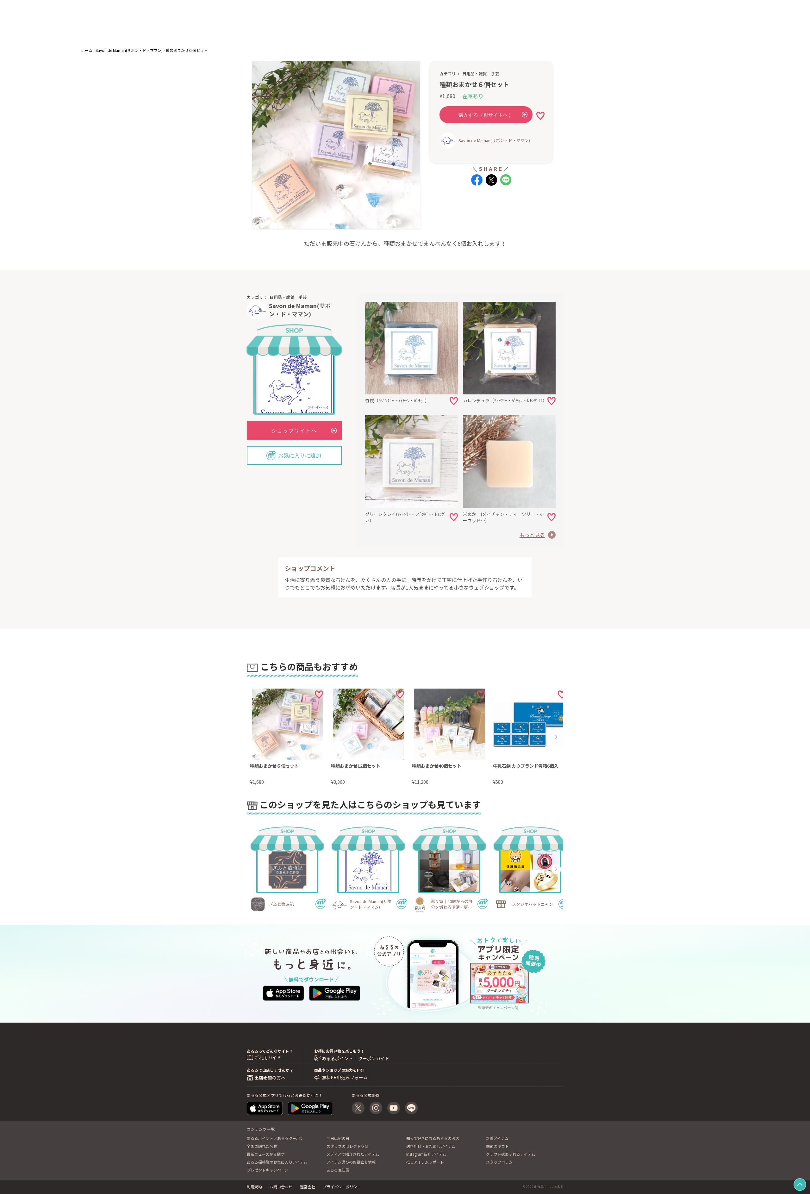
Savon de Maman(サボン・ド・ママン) (494, 140)
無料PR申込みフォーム (345, 1077)
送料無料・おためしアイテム (430, 1146)
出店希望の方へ (269, 1077)
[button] (268, 737)
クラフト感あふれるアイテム (510, 1154)
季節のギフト (497, 1146)
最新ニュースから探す (265, 1154)
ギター (412, 32)
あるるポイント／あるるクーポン (275, 1138)
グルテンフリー (457, 32)
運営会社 (307, 1186)
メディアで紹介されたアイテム (353, 1154)
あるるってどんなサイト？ (270, 1051)
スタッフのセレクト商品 (347, 1146)
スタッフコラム (499, 1162)
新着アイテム (497, 1138)
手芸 (495, 74)
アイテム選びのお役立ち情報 (351, 1162)
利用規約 (254, 1186)
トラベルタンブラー (417, 26)
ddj (504, 26)
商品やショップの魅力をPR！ (340, 1070)
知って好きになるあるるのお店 (432, 1138)
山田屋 (492, 26)
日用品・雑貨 (474, 74)
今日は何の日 (338, 1138)
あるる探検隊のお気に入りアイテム (277, 1162)
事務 (424, 32)
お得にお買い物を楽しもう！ (339, 1051)
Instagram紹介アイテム (426, 1154)
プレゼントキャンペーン (267, 1169)
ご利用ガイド (267, 1057)
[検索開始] (358, 29)
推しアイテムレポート (425, 1162)
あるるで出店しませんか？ (270, 1070)
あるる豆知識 (338, 1169)
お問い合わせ (281, 1186)
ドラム (464, 26)
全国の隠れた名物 (262, 1146)
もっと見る (532, 535)
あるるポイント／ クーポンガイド (355, 1058)
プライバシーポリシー (342, 1186)
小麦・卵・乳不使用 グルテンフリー (443, 26)
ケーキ (437, 32)
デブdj (477, 26)
